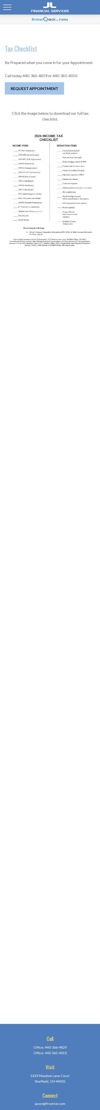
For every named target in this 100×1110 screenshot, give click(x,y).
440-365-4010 (56, 1053)
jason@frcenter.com (50, 1104)
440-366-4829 (56, 1047)
